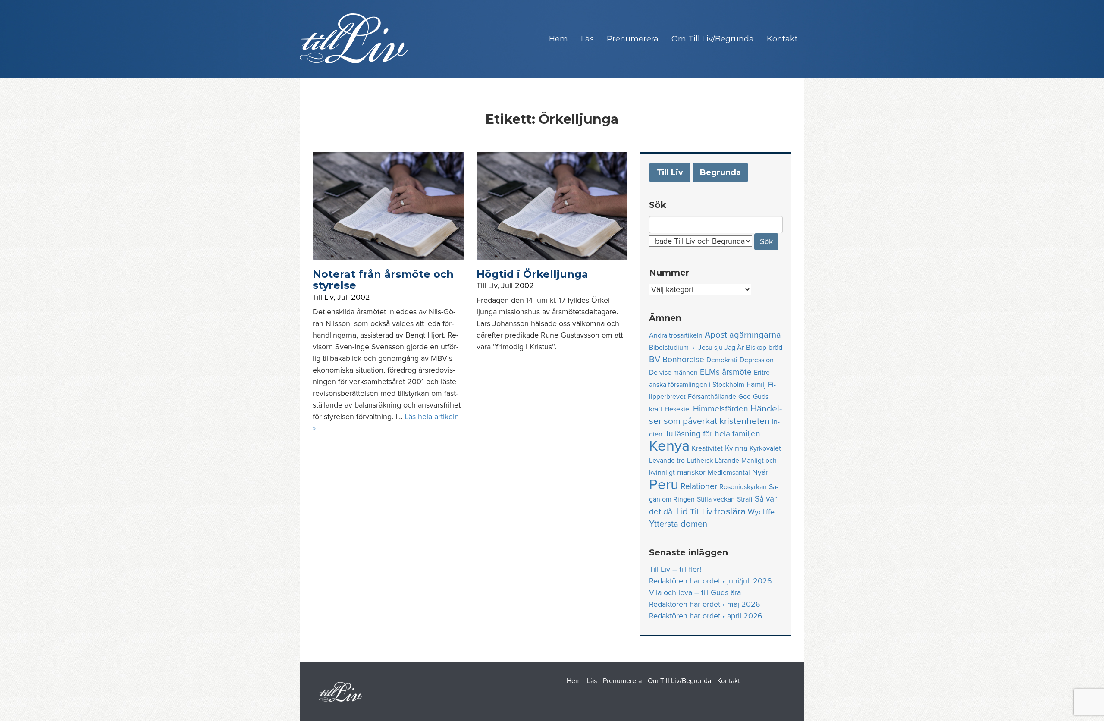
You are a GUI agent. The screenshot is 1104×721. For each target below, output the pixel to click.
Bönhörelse (683, 359)
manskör (691, 472)
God (744, 396)
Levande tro (667, 460)
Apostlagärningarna (743, 334)
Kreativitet (707, 448)
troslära (730, 511)
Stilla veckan (716, 499)
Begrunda (720, 172)
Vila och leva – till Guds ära (695, 592)
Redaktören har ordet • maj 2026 (704, 604)
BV (654, 359)
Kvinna (736, 448)
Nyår (760, 472)
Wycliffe (761, 512)
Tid (681, 511)
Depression (757, 360)
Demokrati (721, 360)
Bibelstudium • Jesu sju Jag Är (696, 347)
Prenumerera (633, 39)
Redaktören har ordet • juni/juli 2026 (710, 581)
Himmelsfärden (720, 409)
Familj (756, 384)
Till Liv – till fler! (675, 569)
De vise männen (673, 372)
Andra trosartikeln (676, 335)
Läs (587, 39)
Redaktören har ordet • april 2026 (705, 616)
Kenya (669, 446)
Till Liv (323, 297)
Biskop (756, 347)
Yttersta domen (678, 523)
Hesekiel (678, 409)
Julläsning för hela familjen (712, 434)
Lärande (727, 460)
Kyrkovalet (765, 448)
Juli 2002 (353, 297)
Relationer (699, 486)
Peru (663, 484)
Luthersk (700, 460)
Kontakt (782, 39)
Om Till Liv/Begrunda (712, 39)
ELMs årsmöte (726, 372)
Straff (745, 499)
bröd (775, 347)
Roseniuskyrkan (743, 487)
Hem (558, 39)
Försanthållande (712, 396)
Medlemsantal (729, 472)
